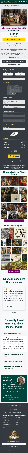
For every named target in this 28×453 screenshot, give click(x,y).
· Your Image (17, 417)
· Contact (4, 417)
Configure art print (15, 39)
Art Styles (7, 5)
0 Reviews (17, 64)
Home (2, 5)
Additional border (6, 77)
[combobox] (14, 79)
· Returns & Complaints (6, 426)
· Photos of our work (19, 422)
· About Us (4, 427)
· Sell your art (17, 419)
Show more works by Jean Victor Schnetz (14, 220)
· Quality (16, 420)
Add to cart (15, 156)
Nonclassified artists (14, 5)
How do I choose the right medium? (13, 362)
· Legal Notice (5, 419)
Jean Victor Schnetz (7, 7)
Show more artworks (14, 271)
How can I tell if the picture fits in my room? (13, 356)
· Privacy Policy (5, 422)
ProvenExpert (11, 306)
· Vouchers (17, 424)
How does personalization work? (12, 333)
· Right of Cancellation (6, 424)
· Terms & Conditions (6, 420)
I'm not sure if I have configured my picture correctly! (13, 368)
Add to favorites (21, 61)
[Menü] (1, 1)
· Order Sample (18, 426)
